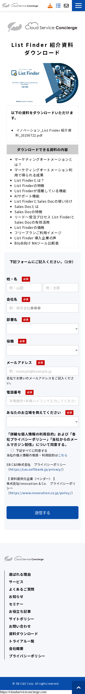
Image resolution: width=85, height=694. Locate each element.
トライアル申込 (59, 5)
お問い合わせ (20, 626)
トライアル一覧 (21, 641)
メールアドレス (19, 362)
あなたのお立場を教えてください (34, 412)
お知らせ (16, 596)
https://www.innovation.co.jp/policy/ (40, 492)
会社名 (12, 299)
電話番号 (14, 392)
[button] (78, 5)
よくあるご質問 (21, 589)
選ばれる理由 (20, 574)
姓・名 (12, 278)
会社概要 (16, 648)
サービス (16, 581)
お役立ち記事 (20, 611)
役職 (10, 341)
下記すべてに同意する (32, 450)
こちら (63, 455)
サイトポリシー (21, 618)
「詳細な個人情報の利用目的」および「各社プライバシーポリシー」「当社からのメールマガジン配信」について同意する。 (42, 439)
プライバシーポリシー (27, 655)
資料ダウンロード (51, 5)
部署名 (12, 319)
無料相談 (67, 5)
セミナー (16, 604)
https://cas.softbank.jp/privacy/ (36, 469)
